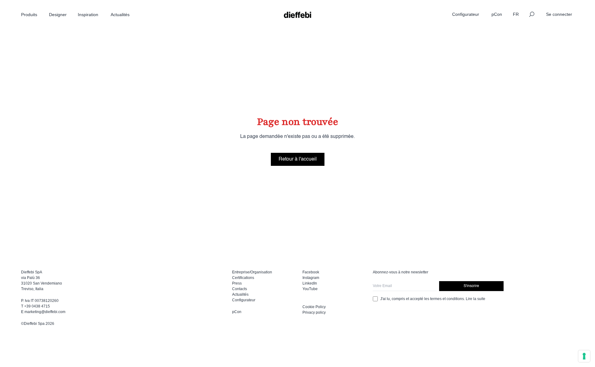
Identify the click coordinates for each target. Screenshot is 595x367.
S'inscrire (471, 286)
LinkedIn (309, 283)
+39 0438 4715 (37, 306)
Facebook (310, 272)
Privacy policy (314, 312)
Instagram (310, 278)
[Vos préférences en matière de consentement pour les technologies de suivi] (584, 356)
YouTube (310, 289)
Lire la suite (475, 299)
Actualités (240, 294)
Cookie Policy (314, 307)
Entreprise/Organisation (252, 272)
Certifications (243, 278)
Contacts (239, 289)
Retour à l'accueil (298, 159)
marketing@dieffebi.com (44, 312)
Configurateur (243, 300)
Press (237, 283)
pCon (236, 312)
